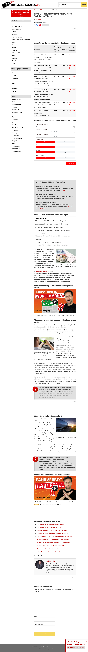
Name (36, 616)
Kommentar (37, 595)
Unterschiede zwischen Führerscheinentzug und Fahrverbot (53, 539)
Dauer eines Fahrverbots (42, 271)
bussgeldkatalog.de (39, 9)
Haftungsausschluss (49, 648)
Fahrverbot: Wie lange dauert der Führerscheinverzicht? (52, 530)
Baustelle (14, 34)
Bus (13, 73)
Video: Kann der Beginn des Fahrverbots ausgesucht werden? (55, 231)
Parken (14, 47)
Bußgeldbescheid (16, 104)
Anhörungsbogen (16, 99)
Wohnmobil (15, 88)
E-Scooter (14, 91)
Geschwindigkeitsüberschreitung (21, 39)
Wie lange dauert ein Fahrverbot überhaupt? (49, 227)
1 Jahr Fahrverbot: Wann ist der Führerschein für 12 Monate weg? (54, 536)
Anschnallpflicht (16, 29)
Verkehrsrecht (16, 146)
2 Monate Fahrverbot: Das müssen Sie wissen (49, 527)
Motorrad (14, 83)
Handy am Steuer (16, 45)
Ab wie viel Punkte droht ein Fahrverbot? (47, 549)
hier (64, 190)
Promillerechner (16, 125)
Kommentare (45, 24)
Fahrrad (14, 75)
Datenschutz (42, 648)
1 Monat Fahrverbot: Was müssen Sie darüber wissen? (51, 552)
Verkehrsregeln (16, 148)
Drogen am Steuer (17, 37)
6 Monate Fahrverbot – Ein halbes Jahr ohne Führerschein (52, 533)
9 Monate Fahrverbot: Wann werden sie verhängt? (50, 524)
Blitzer (13, 101)
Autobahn (14, 31)
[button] (35, 25)
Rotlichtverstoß (16, 53)
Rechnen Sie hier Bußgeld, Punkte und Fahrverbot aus (52, 224)
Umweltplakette (16, 61)
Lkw (13, 80)
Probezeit (14, 50)
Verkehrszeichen (16, 151)
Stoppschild (15, 140)
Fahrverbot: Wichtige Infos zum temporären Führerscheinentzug (54, 542)
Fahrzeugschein (16, 133)
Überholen (14, 55)
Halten (13, 42)
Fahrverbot (48, 9)
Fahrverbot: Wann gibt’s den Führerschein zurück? (50, 545)
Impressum (36, 648)
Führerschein (15, 135)
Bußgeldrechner (16, 107)
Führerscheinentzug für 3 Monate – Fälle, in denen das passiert (53, 237)
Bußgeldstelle (15, 109)
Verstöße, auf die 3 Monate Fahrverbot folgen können (52, 221)
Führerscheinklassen (17, 138)
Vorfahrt (14, 63)
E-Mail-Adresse (38, 624)
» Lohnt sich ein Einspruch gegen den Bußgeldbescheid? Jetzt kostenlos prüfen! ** (20, 12)
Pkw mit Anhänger (17, 86)
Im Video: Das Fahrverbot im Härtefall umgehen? (54, 245)
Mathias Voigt (39, 19)
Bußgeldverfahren (17, 112)
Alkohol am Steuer (17, 26)
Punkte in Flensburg (17, 127)
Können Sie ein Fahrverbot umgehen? (50, 242)
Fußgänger (15, 78)
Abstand (14, 24)
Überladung (15, 58)
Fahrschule (15, 130)
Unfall (13, 143)
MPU (13, 122)
